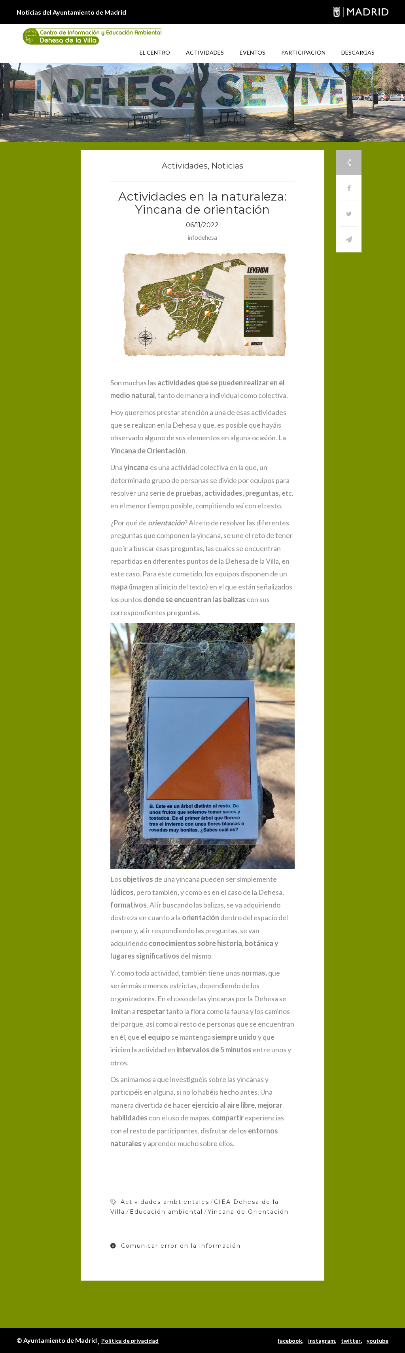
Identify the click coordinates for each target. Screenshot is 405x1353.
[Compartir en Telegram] (348, 239)
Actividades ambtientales (165, 1201)
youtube (377, 1340)
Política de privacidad (130, 1340)
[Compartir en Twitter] (348, 214)
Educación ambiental (166, 1211)
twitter (351, 1340)
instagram (321, 1340)
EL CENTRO (155, 52)
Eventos (252, 52)
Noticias (227, 166)
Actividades (205, 52)
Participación (303, 52)
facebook (290, 1340)
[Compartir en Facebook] (348, 188)
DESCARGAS (358, 52)
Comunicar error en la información (180, 1245)
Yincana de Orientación (248, 1211)
